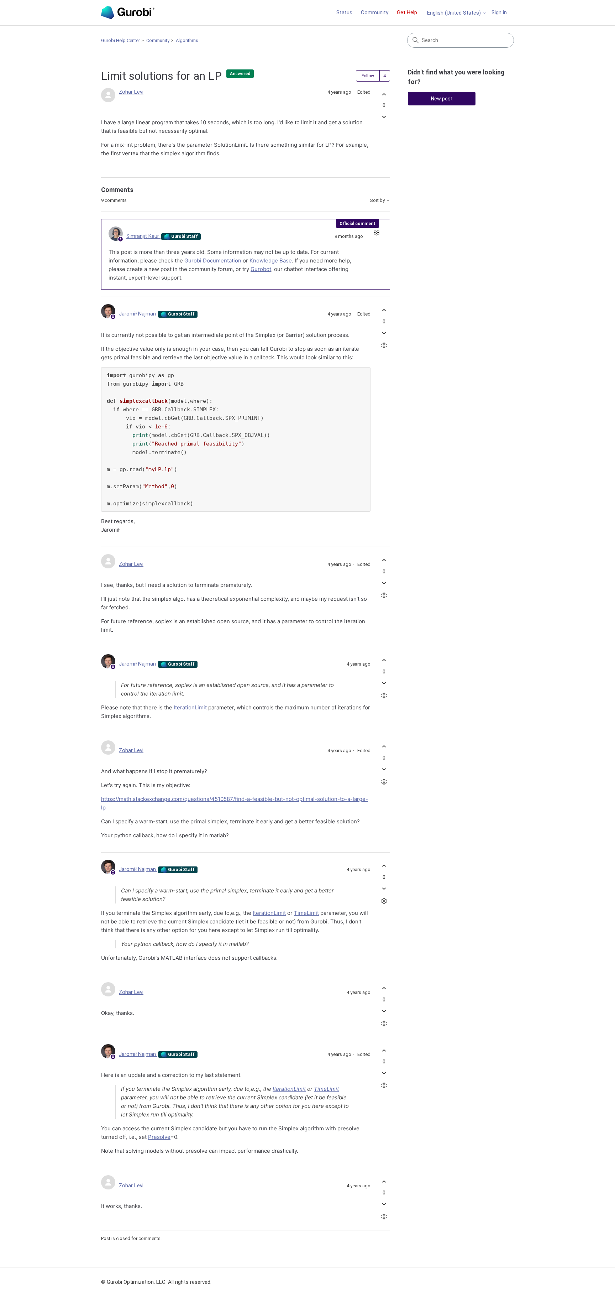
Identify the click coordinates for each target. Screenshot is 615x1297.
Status (344, 12)
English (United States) (454, 13)
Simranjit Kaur (143, 236)
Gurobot (261, 269)
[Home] (127, 12)
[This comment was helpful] (384, 310)
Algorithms (187, 40)
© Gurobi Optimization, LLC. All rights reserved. (156, 1282)
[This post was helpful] (384, 94)
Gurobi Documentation (212, 260)
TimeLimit (306, 913)
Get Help (407, 12)
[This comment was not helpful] (384, 333)
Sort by (378, 200)
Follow (368, 75)
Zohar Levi (131, 92)
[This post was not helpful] (384, 117)
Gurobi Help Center (120, 40)
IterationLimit (190, 707)
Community (374, 12)
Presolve (159, 1137)
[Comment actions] (376, 232)
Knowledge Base (270, 260)
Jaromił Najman (138, 314)
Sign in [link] (499, 12)
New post (442, 98)
